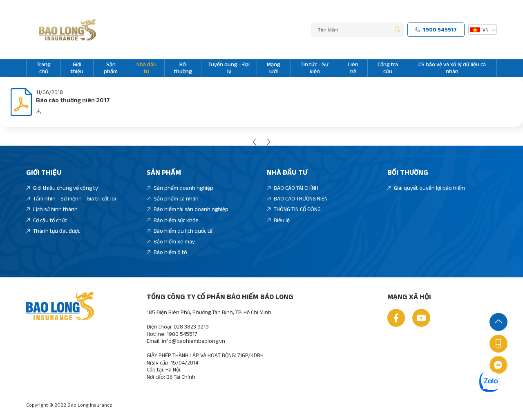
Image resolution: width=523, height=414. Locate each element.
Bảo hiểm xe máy (174, 241)
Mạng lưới (273, 68)
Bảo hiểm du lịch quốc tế (183, 230)
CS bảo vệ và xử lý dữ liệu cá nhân (452, 68)
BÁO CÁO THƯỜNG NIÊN (301, 198)
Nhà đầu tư (146, 68)
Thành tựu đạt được (56, 230)
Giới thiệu (77, 68)
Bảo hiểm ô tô (170, 252)
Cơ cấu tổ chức (50, 220)
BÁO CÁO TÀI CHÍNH (296, 187)
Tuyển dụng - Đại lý (229, 68)
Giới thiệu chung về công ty (65, 187)
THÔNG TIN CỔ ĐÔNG (297, 209)
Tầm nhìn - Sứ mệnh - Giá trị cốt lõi (74, 198)
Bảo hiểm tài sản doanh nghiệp (191, 209)
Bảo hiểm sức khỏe (176, 220)
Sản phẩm (111, 68)
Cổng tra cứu (388, 68)
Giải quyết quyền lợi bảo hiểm (429, 187)
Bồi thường (183, 68)
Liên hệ (353, 68)
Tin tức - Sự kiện (315, 68)
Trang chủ (44, 68)
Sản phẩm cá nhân (176, 198)
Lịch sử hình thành (55, 209)
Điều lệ (282, 220)
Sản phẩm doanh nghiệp (183, 187)
